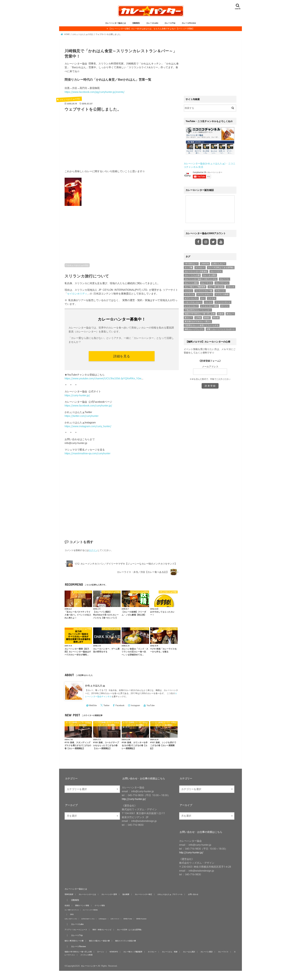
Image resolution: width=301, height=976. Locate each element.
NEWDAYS (114, 952)
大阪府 (220, 314)
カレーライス (206, 283)
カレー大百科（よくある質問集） (130, 929)
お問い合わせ (193, 894)
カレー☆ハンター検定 (143, 894)
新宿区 (207, 317)
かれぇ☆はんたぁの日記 (78, 265)
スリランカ (189, 294)
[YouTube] (221, 242)
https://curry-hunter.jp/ (77, 395)
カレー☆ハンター (89, 966)
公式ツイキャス (115, 919)
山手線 (198, 317)
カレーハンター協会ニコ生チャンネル (201, 279)
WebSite (93, 705)
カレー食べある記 (216, 287)
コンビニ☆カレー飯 (203, 290)
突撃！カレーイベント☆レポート (221, 329)
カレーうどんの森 (192, 275)
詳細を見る (121, 356)
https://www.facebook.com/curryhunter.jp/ (88, 405)
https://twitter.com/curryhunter (81, 416)
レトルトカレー (191, 306)
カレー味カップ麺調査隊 (195, 287)
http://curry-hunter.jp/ (134, 799)
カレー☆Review (189, 23)
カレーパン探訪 (191, 283)
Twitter (106, 705)
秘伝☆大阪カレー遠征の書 (99, 941)
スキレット (220, 290)
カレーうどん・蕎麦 (169, 952)
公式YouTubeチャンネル (88, 919)
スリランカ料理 (222, 294)
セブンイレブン (191, 298)
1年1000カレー (191, 264)
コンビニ (188, 290)
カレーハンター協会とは (115, 23)
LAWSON (205, 264)
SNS (72, 914)
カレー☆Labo (152, 23)
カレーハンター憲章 (109, 894)
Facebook (120, 705)
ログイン (93, 550)
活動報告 (136, 23)
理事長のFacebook (141, 919)
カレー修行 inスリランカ (72, 910)
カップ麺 (188, 267)
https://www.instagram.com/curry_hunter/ (88, 426)
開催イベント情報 (82, 905)
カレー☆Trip (169, 23)
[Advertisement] (122, 142)
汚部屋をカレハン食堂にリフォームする (202, 325)
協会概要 (125, 894)
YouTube (151, 705)
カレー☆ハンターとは (87, 894)
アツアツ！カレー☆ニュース (76, 929)
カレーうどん (216, 271)
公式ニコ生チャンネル (71, 919)
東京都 (216, 317)
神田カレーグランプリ (194, 329)
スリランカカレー (204, 294)
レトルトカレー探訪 (209, 306)
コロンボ (230, 287)
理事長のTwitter (127, 919)
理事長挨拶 (69, 894)
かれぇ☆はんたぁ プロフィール (170, 894)
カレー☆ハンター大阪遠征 (196, 271)
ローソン (225, 306)
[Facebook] (198, 242)
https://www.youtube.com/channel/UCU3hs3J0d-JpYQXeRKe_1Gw (103, 378)
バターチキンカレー (193, 302)
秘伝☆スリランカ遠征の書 (125, 941)
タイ (203, 298)
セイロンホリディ (77, 293)
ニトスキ (211, 298)
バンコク (208, 302)
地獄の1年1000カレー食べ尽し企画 (200, 314)
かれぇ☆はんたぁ (95, 685)
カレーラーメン (222, 283)
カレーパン (224, 279)
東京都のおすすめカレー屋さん (198, 321)
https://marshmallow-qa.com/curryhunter (87, 453)
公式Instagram (102, 919)
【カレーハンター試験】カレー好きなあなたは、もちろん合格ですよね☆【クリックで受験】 (151, 28)
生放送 (67, 905)
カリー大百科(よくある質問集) (221, 267)
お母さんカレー (218, 264)
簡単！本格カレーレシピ (101, 929)
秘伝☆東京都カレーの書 (74, 941)
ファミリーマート (222, 302)
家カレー (230, 314)
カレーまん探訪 (209, 275)
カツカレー (200, 267)
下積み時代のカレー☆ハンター (198, 310)
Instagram (135, 705)
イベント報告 (100, 905)
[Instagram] (206, 242)
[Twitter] (213, 242)
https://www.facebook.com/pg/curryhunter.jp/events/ (94, 92)
